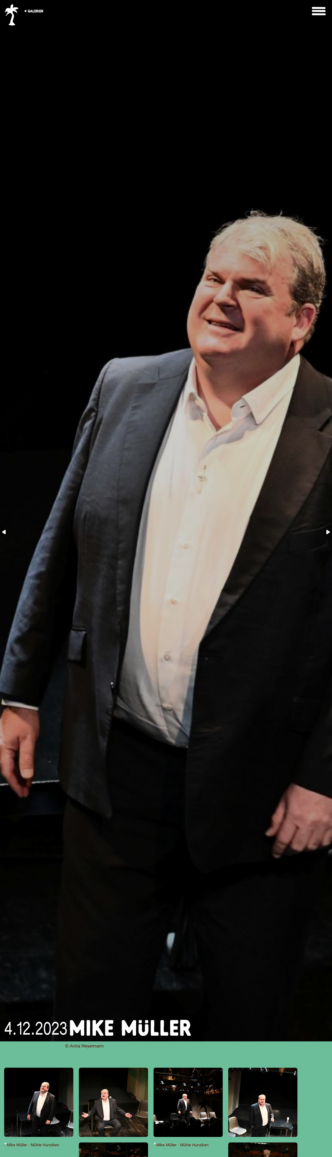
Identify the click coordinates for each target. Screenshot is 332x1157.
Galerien (35, 11)
